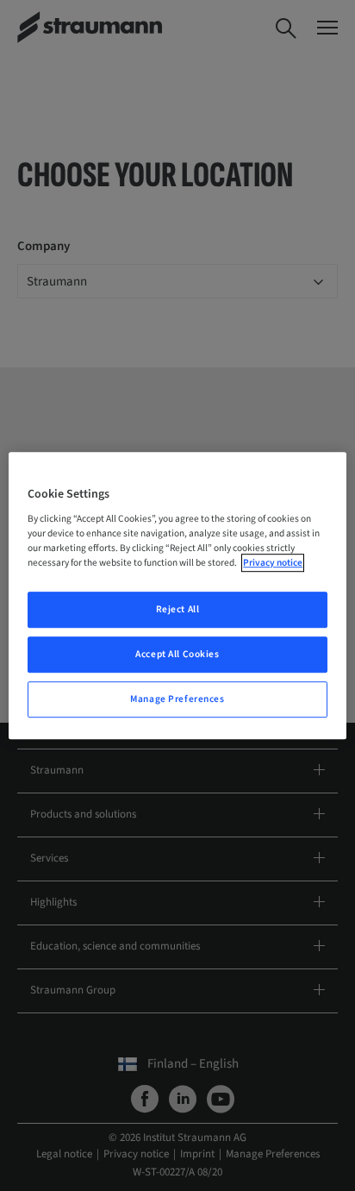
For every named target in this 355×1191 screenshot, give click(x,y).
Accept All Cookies (177, 654)
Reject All (178, 610)
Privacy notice (272, 562)
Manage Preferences (177, 699)
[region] (177, 596)
